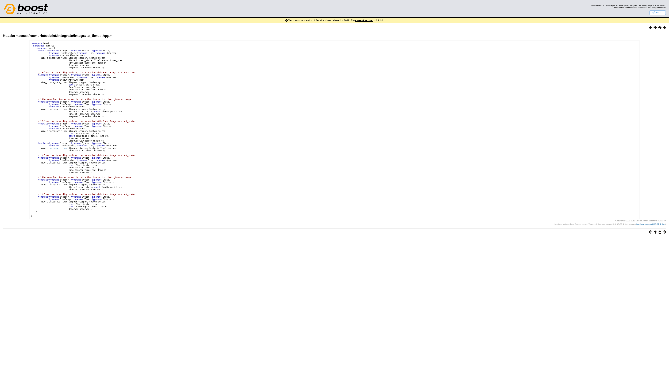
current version (364, 20)
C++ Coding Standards (656, 8)
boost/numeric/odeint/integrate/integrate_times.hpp (63, 36)
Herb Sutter (619, 8)
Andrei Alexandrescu (636, 8)
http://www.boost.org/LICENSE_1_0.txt (650, 224)
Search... (658, 12)
